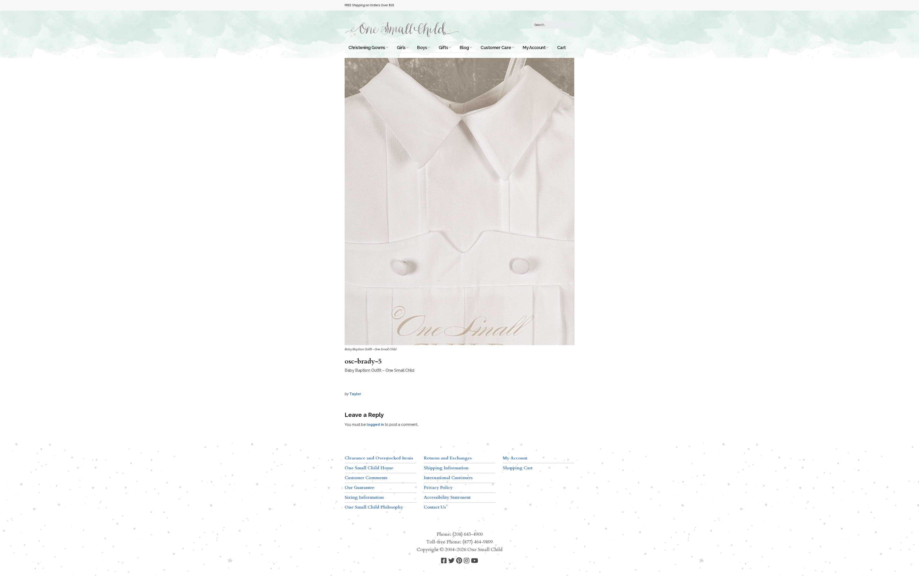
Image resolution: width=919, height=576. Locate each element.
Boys (422, 47)
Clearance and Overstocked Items (379, 458)
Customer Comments (366, 478)
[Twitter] (451, 560)
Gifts (443, 47)
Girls (401, 47)
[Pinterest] (459, 560)
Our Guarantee (360, 488)
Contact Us (435, 507)
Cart (561, 47)
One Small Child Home (369, 468)
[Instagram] (466, 560)
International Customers (448, 478)
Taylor (355, 394)
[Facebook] (444, 560)
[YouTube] (474, 560)
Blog (464, 47)
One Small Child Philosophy (374, 507)
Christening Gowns (366, 47)
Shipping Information (446, 468)
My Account (534, 47)
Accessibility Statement (447, 497)
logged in (375, 424)
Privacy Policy (438, 488)
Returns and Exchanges (448, 458)
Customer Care (496, 47)
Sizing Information (364, 497)
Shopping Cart (517, 468)
